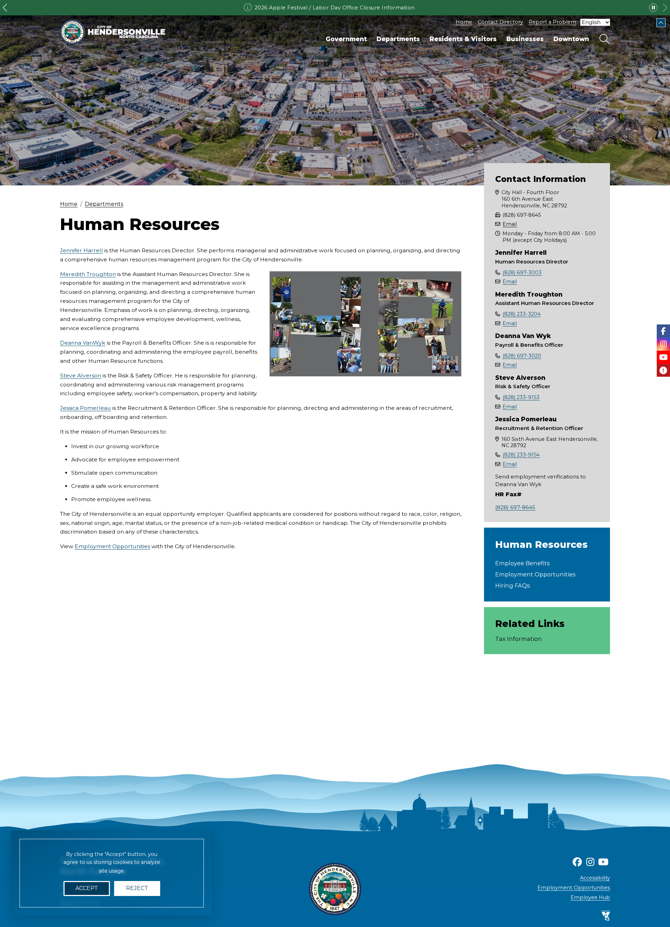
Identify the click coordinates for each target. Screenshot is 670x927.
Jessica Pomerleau (85, 408)
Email (509, 224)
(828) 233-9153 (520, 397)
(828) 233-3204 (521, 314)
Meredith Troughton (88, 274)
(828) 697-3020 (521, 356)
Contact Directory (500, 22)
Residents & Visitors (463, 39)
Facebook (663, 331)
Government (346, 39)
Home (464, 22)
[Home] (112, 32)
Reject (137, 888)
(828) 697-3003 (522, 272)
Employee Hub (590, 897)
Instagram (663, 344)
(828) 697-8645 (515, 507)
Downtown (571, 39)
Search (604, 39)
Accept (86, 888)
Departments (398, 39)
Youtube (663, 357)
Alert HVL (663, 370)
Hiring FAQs (512, 585)
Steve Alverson (80, 375)
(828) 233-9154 (520, 455)
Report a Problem (552, 22)
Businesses (525, 39)
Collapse (660, 22)
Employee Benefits (522, 563)
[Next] (665, 7)
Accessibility (595, 878)
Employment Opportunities (112, 546)
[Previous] (5, 7)
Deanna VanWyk (82, 342)
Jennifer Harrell (81, 250)
